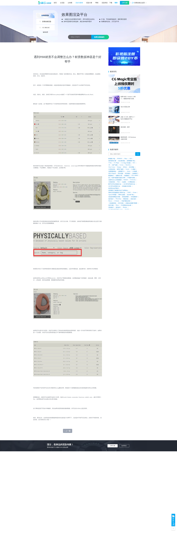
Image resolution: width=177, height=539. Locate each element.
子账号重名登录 (125, 201)
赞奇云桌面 (121, 194)
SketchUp (128, 165)
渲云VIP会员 (112, 173)
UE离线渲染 (131, 182)
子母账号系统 (131, 177)
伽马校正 (111, 199)
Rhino (117, 205)
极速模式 (111, 175)
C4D (130, 158)
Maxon (110, 201)
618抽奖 (134, 171)
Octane (134, 192)
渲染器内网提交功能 (114, 196)
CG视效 (133, 169)
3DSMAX (119, 158)
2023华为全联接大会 (114, 186)
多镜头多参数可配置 (131, 203)
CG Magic (116, 162)
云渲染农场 (111, 169)
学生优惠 (120, 173)
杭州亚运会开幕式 (113, 188)
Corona (121, 165)
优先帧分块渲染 (126, 186)
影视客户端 (111, 158)
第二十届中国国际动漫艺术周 (116, 177)
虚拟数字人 (121, 171)
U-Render (116, 201)
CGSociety (133, 179)
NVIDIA (127, 209)
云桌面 (124, 182)
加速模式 (135, 173)
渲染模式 (111, 207)
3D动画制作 (134, 196)
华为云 (125, 167)
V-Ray (110, 162)
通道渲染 (125, 199)
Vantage (119, 167)
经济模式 (127, 173)
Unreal (127, 169)
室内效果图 (125, 196)
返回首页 (45, 32)
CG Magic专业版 (126, 163)
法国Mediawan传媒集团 (115, 180)
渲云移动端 (121, 160)
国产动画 (114, 165)
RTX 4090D (135, 175)
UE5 (134, 162)
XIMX (129, 192)
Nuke (118, 182)
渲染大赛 (89, 3)
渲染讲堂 (105, 3)
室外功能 (111, 205)
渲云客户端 (130, 194)
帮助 (96, 3)
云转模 (70, 3)
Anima (128, 171)
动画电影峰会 (112, 171)
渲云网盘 (131, 167)
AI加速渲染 (111, 182)
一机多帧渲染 (112, 203)
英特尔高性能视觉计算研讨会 (116, 192)
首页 (55, 3)
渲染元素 (133, 199)
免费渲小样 (119, 175)
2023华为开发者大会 (129, 184)
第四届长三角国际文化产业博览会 (118, 190)
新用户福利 (120, 169)
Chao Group (111, 167)
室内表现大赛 (112, 160)
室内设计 (118, 207)
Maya (125, 158)
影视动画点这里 (139, 3)
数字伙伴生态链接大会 (114, 184)
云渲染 (62, 3)
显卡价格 (120, 203)
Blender (125, 207)
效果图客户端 (131, 160)
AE (109, 165)
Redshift (126, 179)
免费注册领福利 (99, 37)
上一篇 (68, 431)
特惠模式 (126, 175)
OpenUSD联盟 (112, 194)
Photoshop (118, 199)
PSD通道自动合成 (126, 205)
